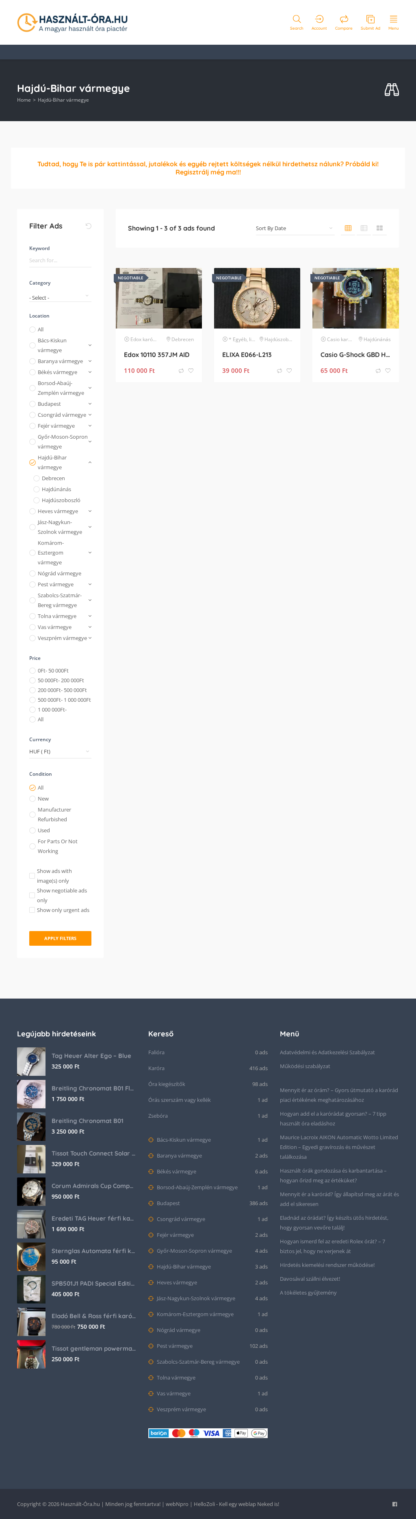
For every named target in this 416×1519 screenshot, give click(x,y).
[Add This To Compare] (182, 371)
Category (39, 282)
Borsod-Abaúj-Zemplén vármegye (61, 387)
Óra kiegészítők (166, 1084)
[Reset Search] (88, 226)
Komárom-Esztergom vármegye (51, 552)
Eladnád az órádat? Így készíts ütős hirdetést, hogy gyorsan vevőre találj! (334, 1222)
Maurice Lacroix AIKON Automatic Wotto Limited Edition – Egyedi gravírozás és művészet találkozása (339, 1147)
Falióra (156, 1052)
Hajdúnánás (56, 489)
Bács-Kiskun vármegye (52, 345)
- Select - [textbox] (39, 297)
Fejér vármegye (56, 425)
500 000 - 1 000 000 (64, 699)
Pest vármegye (56, 584)
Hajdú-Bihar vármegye (52, 462)
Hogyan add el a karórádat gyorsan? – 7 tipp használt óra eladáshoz (333, 1118)
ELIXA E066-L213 (247, 354)
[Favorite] (191, 371)
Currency (40, 739)
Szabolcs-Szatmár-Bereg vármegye (60, 600)
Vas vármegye (55, 627)
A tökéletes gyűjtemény (308, 1292)
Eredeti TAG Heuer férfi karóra (94, 1218)
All (40, 329)
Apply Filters (60, 938)
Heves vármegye (58, 511)
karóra (150, 339)
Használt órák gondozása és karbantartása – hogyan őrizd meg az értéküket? (333, 1175)
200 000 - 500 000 (62, 690)
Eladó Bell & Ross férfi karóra (94, 1316)
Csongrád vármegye (62, 414)
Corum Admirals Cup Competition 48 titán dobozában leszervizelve (94, 1186)
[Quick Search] (392, 90)
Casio (333, 339)
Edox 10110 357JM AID (156, 354)
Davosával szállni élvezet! (310, 1278)
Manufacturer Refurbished (54, 814)
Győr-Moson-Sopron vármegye (63, 441)
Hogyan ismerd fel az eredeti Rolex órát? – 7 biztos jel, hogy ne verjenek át (332, 1246)
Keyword (39, 248)
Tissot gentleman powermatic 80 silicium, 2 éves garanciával (94, 1348)
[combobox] (60, 295)
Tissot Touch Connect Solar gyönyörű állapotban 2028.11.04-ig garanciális (94, 1153)
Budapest (49, 403)
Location (39, 315)
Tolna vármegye (57, 616)
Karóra (156, 1068)
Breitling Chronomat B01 (88, 1121)
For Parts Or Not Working (58, 846)
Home (24, 99)
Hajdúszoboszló (61, 500)
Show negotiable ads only (62, 895)
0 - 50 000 (53, 670)
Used (44, 830)
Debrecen (53, 478)
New (43, 798)
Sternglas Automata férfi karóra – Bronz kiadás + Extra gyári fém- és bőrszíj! (94, 1251)
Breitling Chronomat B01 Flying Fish (94, 1088)
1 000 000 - (52, 709)
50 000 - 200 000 (61, 680)
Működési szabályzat (305, 1066)
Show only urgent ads (63, 910)
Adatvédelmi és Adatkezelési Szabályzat (327, 1052)
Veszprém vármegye (62, 638)
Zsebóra (158, 1115)
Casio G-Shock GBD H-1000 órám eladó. (355, 354)
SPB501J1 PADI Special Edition (94, 1283)
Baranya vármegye (60, 361)
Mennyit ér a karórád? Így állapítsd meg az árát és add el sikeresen (339, 1199)
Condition (40, 773)
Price (35, 658)
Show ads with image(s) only (54, 875)
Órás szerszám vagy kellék (179, 1099)
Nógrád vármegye (59, 573)
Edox (135, 339)
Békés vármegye (57, 372)
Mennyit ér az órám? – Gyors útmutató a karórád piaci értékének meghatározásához (339, 1094)
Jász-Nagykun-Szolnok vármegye (60, 526)
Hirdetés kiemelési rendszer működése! (327, 1265)
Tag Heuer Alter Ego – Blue (91, 1056)
